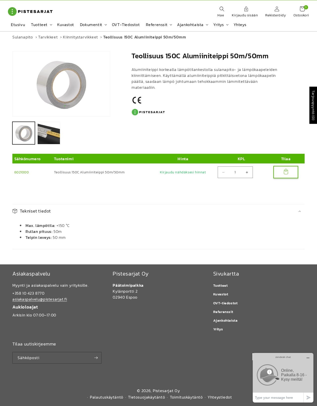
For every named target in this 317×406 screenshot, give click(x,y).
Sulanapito (22, 37)
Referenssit (223, 311)
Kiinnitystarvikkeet (80, 37)
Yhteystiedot (220, 397)
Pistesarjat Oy (166, 391)
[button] (219, 12)
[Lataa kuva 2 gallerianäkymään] (48, 133)
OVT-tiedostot (225, 303)
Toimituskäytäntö (186, 397)
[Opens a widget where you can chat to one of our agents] (283, 377)
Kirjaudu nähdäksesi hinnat (183, 172)
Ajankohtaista (225, 320)
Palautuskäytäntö (106, 397)
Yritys (218, 329)
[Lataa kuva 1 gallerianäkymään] (23, 133)
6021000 (21, 172)
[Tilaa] (95, 358)
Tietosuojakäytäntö (146, 397)
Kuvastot (220, 294)
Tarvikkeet (48, 37)
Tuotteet (220, 285)
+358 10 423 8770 (28, 293)
